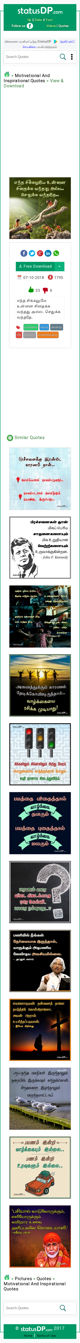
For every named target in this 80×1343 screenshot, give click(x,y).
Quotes (44, 1278)
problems (31, 327)
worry (44, 327)
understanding (48, 334)
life (19, 334)
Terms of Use (46, 1335)
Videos (51, 26)
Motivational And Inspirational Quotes (27, 78)
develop (56, 327)
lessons (29, 334)
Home (28, 1335)
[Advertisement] (40, 132)
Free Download (37, 266)
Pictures (23, 1278)
